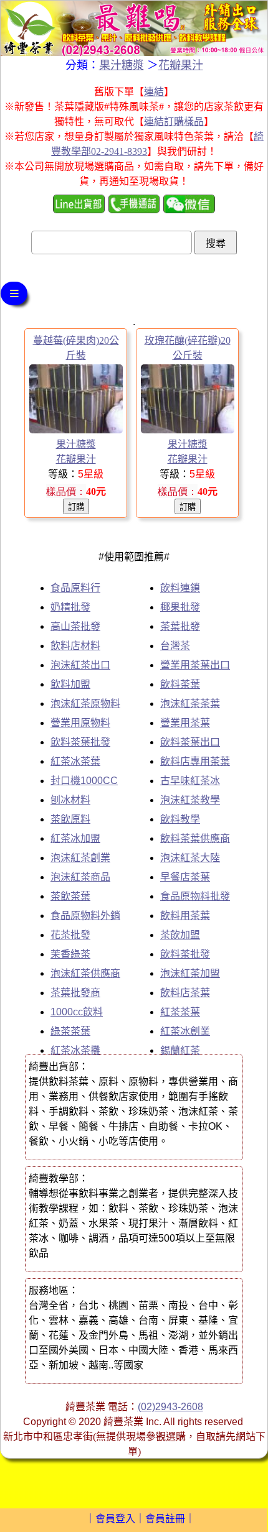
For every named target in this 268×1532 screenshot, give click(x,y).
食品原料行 (75, 588)
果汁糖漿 (121, 65)
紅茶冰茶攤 (75, 1050)
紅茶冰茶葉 (75, 761)
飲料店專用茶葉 (195, 761)
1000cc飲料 (76, 1012)
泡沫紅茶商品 (80, 877)
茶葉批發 (180, 626)
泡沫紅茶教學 (190, 800)
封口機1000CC (84, 780)
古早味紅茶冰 (190, 780)
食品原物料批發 (195, 896)
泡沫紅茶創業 (80, 857)
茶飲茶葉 (70, 896)
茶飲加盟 (180, 935)
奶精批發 (70, 607)
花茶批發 (70, 935)
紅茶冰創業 (185, 1031)
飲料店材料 (75, 645)
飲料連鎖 (180, 588)
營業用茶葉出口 (195, 665)
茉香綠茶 (70, 954)
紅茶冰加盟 (75, 838)
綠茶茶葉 (70, 1031)
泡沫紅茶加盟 (190, 973)
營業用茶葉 (185, 723)
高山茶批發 (75, 626)
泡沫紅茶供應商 (85, 973)
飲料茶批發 (185, 954)
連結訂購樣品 (174, 121)
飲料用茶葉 (185, 915)
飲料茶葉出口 (190, 742)
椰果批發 (180, 607)
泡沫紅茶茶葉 (190, 703)
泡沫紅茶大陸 (190, 857)
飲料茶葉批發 (80, 742)
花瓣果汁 (180, 65)
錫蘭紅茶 (180, 1050)
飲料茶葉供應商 (195, 838)
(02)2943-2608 (170, 1406)
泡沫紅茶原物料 (85, 703)
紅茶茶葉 (180, 1012)
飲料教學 (180, 819)
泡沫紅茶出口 (80, 665)
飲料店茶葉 (185, 992)
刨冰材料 (70, 800)
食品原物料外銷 (85, 915)
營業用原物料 (80, 723)
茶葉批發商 (75, 992)
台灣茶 (175, 645)
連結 (154, 91)
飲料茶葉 (180, 684)
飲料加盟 (70, 684)
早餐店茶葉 (185, 877)
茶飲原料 (70, 819)
